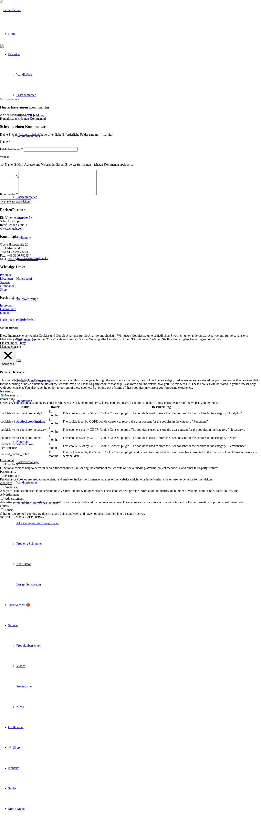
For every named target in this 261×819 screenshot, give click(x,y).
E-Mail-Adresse (11, 149)
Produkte (6, 275)
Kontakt (5, 312)
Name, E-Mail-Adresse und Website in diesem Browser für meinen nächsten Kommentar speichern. (69, 164)
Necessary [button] (6, 391)
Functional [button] (7, 460)
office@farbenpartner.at (23, 259)
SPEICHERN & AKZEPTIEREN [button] (22, 517)
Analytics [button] (6, 483)
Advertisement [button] (9, 494)
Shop (3, 289)
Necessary (11, 395)
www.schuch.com (11, 228)
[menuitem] (138, 319)
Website (5, 156)
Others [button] (4, 506)
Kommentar (9, 194)
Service (5, 282)
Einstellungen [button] (9, 343)
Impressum (7, 305)
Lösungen (6, 278)
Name (5, 141)
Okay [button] (22, 343)
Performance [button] (8, 471)
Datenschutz (8, 309)
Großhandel (7, 286)
